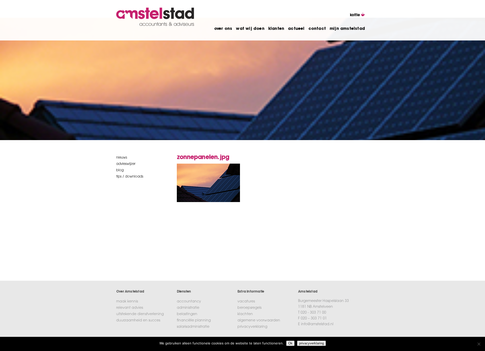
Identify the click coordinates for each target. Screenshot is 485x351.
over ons (223, 29)
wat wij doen (250, 29)
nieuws (121, 157)
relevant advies (129, 308)
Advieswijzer (125, 164)
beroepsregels (249, 308)
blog (120, 170)
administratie (188, 308)
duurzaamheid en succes (138, 320)
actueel (296, 29)
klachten (245, 314)
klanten (276, 29)
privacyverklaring (252, 327)
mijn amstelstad (347, 29)
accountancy (189, 301)
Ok (290, 343)
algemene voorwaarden (258, 320)
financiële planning (194, 320)
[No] (478, 343)
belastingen (187, 314)
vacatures (246, 301)
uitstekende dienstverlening (140, 314)
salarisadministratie (193, 327)
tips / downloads (129, 176)
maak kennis (127, 301)
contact (317, 29)
